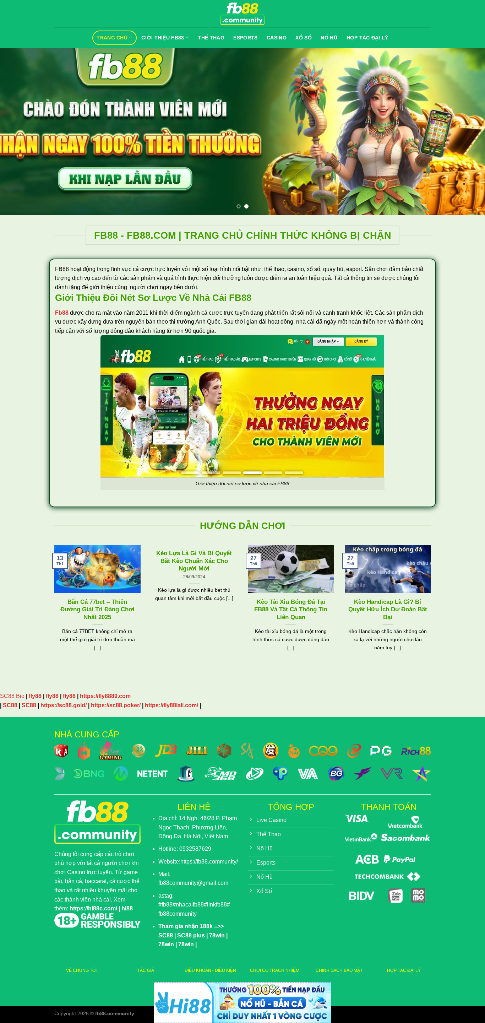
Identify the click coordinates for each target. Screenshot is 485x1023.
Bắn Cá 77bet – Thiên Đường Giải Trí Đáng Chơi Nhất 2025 (97, 610)
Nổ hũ (329, 37)
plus (198, 935)
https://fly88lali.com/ (171, 705)
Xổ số (303, 37)
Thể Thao (211, 37)
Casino (277, 37)
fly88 (35, 696)
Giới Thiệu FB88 (162, 37)
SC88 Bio (12, 696)
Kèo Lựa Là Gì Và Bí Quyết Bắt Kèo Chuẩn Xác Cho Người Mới (194, 561)
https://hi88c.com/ (93, 908)
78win (217, 935)
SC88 (10, 705)
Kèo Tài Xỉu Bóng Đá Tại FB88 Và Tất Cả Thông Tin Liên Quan (290, 610)
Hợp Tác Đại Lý (367, 37)
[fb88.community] (242, 13)
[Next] (466, 131)
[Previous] (18, 131)
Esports (245, 37)
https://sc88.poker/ (116, 705)
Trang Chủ (112, 37)
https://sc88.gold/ (63, 705)
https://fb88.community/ (209, 862)
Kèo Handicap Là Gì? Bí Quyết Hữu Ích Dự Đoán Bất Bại (387, 610)
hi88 (127, 908)
